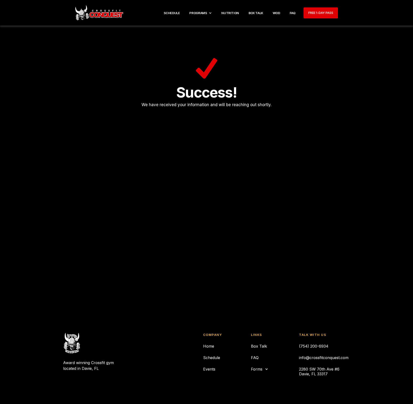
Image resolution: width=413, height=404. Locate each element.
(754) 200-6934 (313, 346)
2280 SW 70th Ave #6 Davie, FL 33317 (319, 371)
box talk (256, 13)
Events (209, 369)
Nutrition (230, 13)
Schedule (172, 13)
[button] (201, 12)
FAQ (292, 13)
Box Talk (259, 346)
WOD (276, 13)
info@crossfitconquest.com (323, 357)
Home (208, 346)
